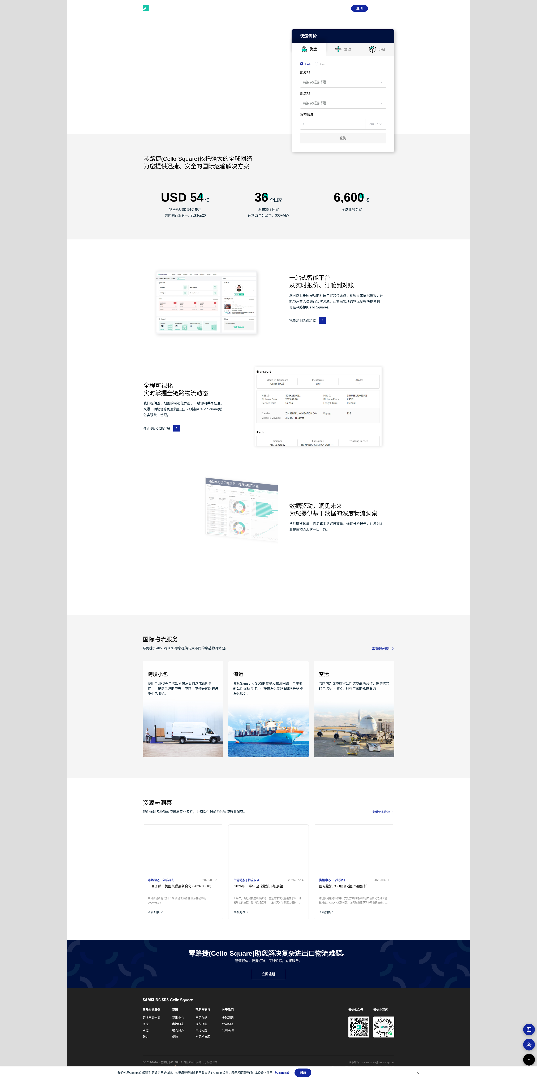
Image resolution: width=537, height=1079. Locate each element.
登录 (342, 8)
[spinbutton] (328, 124)
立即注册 (268, 974)
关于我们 (228, 1009)
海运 (146, 1024)
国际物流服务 (151, 1009)
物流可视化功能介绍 (156, 428)
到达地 (305, 93)
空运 (146, 1030)
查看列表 (155, 912)
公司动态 (228, 1024)
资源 (175, 1009)
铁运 (146, 1036)
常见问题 (201, 1030)
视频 (175, 1036)
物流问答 (178, 1030)
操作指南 (201, 1024)
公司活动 (228, 1030)
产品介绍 (201, 1017)
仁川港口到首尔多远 (335, 886)
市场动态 (178, 1024)
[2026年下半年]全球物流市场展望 (173, 886)
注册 (359, 8)
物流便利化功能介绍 (302, 320)
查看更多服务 (381, 648)
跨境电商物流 (151, 1017)
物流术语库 (203, 1036)
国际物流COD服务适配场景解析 (258, 886)
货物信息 (306, 114)
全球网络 (228, 1017)
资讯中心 (178, 1017)
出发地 (305, 72)
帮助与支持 (203, 1009)
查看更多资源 (381, 812)
